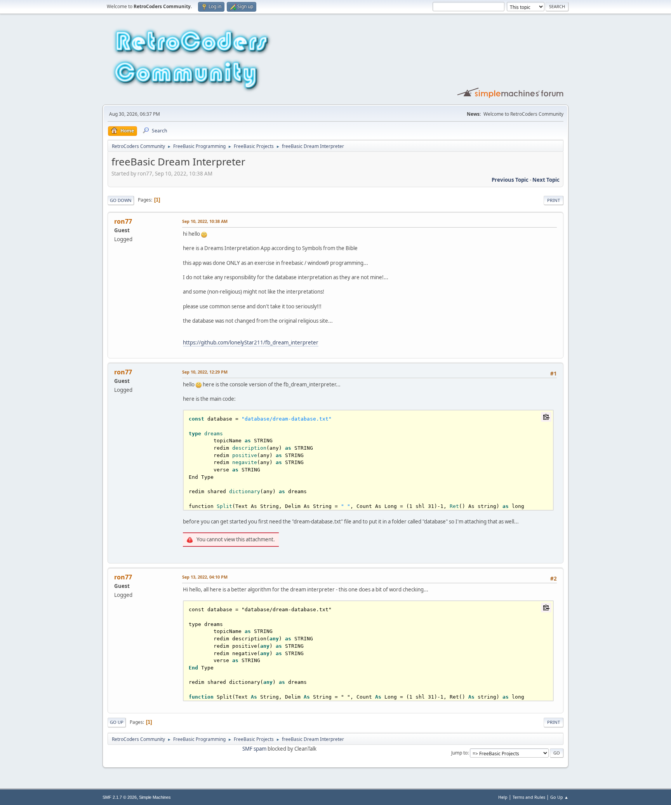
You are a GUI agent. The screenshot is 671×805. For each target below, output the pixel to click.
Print (553, 200)
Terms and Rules (529, 797)
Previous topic (510, 179)
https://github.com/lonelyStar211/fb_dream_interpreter (250, 342)
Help (503, 797)
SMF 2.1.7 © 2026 (120, 797)
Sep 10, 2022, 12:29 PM (205, 372)
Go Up (116, 722)
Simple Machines (155, 797)
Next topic (546, 179)
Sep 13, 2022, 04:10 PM (205, 577)
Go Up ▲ (559, 797)
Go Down (121, 200)
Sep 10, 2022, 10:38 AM (205, 221)
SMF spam (254, 748)
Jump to (459, 752)
